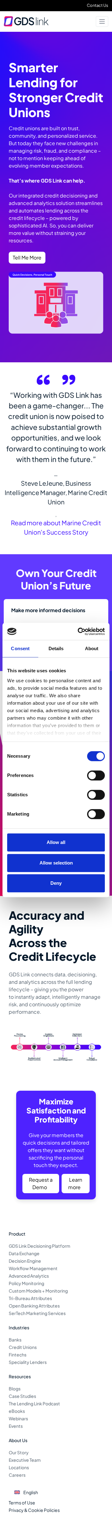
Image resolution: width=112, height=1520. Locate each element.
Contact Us (97, 5)
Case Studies (22, 1396)
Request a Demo (41, 1183)
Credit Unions (23, 1347)
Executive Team (25, 1460)
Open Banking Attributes (34, 1305)
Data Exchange (24, 1253)
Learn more (75, 1183)
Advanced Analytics (29, 1276)
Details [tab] (56, 648)
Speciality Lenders (28, 1362)
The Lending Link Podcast (34, 1403)
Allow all (56, 842)
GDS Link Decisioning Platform (39, 1246)
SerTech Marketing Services (37, 1313)
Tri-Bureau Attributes (30, 1298)
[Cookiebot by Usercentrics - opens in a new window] (79, 631)
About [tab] (92, 648)
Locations (19, 1467)
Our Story (19, 1452)
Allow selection (56, 862)
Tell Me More (27, 257)
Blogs (15, 1388)
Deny (56, 883)
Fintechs (17, 1354)
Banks (15, 1339)
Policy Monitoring (26, 1283)
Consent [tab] (20, 648)
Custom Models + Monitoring (38, 1291)
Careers (17, 1475)
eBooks (17, 1411)
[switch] (96, 775)
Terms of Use (22, 1502)
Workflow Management (33, 1268)
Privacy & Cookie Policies (34, 1510)
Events (16, 1426)
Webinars (18, 1418)
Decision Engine (25, 1261)
